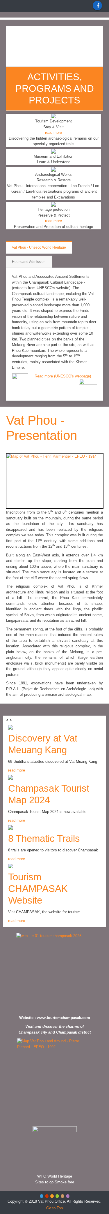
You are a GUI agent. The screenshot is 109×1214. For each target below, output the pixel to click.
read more (53, 132)
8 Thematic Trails (44, 838)
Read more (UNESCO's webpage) (63, 376)
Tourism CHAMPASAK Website (38, 889)
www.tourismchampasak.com (63, 1018)
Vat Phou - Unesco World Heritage (39, 247)
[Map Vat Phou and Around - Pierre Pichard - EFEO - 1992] (54, 1080)
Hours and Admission (29, 262)
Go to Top (54, 1208)
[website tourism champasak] (54, 972)
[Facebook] (97, 5)
